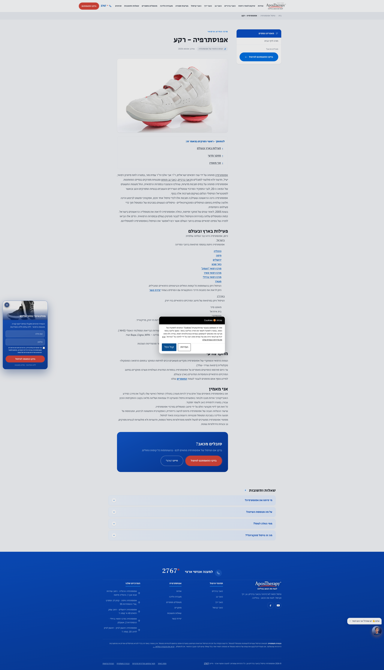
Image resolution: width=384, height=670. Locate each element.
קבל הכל (169, 347)
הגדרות (184, 347)
